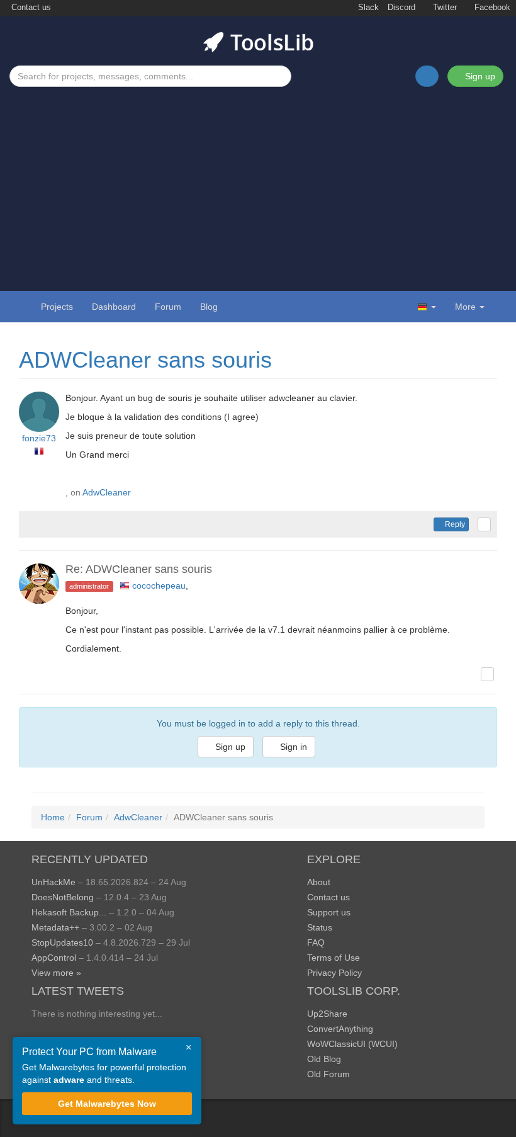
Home (53, 817)
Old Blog (324, 1059)
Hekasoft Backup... (68, 912)
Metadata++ (55, 927)
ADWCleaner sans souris (145, 360)
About (318, 882)
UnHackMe (53, 882)
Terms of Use (333, 958)
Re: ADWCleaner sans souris (138, 569)
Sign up (479, 76)
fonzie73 (39, 438)
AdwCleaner (106, 492)
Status (319, 927)
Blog (209, 307)
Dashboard (114, 307)
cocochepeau (159, 585)
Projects (57, 307)
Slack (367, 7)
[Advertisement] (258, 181)
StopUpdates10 (62, 942)
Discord (401, 7)
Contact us (30, 7)
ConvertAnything (340, 1029)
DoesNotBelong (62, 897)
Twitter (443, 7)
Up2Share (327, 1014)
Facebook (491, 7)
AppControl (53, 958)
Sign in (292, 747)
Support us (329, 912)
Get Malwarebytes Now (107, 1104)
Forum (168, 307)
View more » (56, 973)
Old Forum (328, 1074)
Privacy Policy (334, 973)
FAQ (316, 942)
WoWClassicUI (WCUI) (352, 1044)
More (465, 307)
